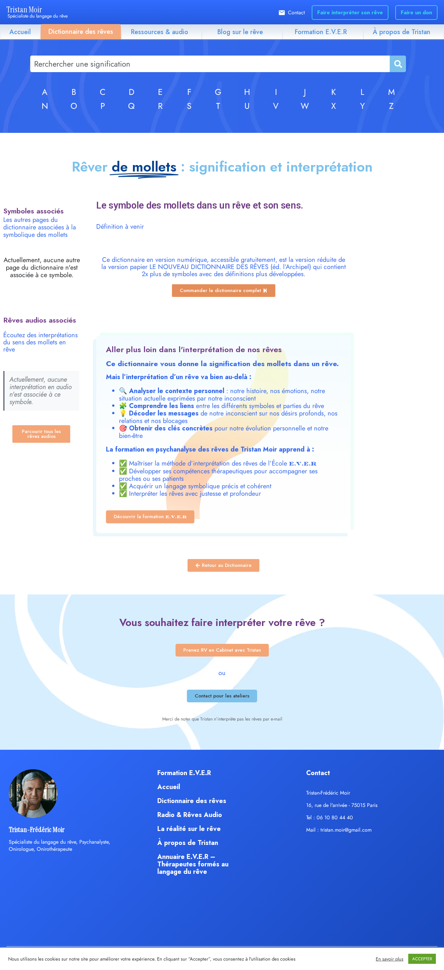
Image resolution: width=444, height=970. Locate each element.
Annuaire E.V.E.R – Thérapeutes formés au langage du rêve (193, 864)
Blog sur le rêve (240, 32)
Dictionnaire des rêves (80, 31)
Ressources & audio (159, 32)
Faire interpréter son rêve (350, 12)
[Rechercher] (397, 64)
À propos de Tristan (401, 32)
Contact (296, 12)
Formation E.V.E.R (320, 32)
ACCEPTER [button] (422, 959)
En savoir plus (389, 959)
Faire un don (416, 12)
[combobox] (210, 64)
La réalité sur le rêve (189, 829)
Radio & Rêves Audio (189, 815)
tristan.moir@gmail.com (346, 830)
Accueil (20, 32)
